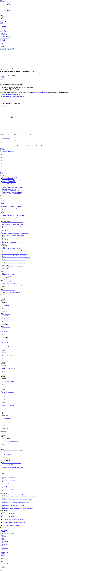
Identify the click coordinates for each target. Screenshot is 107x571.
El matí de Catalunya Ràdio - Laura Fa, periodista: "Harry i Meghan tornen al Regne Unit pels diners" (15, 497)
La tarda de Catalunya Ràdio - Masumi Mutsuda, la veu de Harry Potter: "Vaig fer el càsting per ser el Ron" (16, 489)
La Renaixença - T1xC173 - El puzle (7, 359)
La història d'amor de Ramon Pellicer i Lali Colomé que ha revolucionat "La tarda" (13, 250)
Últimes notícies (2, 40)
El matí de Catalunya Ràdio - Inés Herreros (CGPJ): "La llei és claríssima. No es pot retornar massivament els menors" (17, 508)
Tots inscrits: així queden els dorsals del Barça (8, 179)
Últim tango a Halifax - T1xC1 (6, 314)
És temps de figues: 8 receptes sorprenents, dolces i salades (9, 213)
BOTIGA (6, 49)
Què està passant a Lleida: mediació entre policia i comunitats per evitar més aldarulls (13, 261)
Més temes (3, 531)
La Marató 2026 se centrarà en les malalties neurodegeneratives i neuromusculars (12, 222)
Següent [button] (1, 172)
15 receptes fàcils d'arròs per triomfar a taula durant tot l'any (10, 208)
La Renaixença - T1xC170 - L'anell (6, 377)
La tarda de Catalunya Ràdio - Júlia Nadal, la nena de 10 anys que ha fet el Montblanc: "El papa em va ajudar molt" (17, 499)
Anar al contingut (10, 1)
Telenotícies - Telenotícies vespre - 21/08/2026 (8, 392)
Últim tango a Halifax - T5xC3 (6, 305)
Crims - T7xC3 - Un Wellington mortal (7, 483)
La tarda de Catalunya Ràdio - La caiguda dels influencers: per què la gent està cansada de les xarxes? (15, 494)
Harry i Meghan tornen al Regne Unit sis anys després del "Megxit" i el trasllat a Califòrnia (14, 263)
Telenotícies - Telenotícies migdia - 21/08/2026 (8, 396)
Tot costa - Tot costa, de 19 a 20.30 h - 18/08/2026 (8, 516)
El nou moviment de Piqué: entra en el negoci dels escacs (9, 189)
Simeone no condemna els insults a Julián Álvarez (8, 290)
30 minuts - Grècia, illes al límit (6, 418)
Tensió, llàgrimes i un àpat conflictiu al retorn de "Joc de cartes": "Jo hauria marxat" (13, 215)
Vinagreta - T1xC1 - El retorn (6, 327)
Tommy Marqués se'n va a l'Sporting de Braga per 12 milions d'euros (11, 292)
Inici (2, 43)
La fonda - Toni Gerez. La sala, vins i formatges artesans (9, 491)
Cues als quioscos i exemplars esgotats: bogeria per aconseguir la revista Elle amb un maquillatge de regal (16, 257)
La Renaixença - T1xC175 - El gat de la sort (8, 346)
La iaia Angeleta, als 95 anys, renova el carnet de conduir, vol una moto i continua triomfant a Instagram (15, 233)
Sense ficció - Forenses (5, 409)
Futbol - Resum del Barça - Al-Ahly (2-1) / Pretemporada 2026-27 (10, 432)
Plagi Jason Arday (6, 6)
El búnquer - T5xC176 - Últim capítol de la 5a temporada (9, 368)
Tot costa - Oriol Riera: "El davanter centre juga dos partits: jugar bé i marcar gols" (13, 519)
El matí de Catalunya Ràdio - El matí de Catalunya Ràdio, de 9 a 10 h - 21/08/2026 (13, 505)
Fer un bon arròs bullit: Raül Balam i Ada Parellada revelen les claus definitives (12, 248)
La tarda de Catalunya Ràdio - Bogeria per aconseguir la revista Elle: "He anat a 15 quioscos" (14, 503)
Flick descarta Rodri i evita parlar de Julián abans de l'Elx (9, 177)
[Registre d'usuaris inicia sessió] (4, 21)
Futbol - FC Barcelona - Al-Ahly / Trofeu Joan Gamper (9, 445)
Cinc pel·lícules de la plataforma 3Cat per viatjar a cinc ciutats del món (11, 206)
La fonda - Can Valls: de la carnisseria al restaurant (8, 477)
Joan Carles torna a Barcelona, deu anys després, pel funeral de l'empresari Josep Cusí (13, 260)
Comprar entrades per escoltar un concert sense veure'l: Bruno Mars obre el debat (12, 266)
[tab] (54, 198)
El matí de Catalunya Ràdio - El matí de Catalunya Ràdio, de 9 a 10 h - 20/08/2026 (13, 506)
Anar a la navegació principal (4, 1)
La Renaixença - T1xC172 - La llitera (7, 355)
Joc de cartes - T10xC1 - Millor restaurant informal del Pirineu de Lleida (11, 309)
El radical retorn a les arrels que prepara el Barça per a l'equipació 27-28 (11, 281)
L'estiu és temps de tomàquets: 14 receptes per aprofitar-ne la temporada (11, 226)
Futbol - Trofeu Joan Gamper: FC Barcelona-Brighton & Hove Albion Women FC (13, 467)
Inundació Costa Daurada (7, 3)
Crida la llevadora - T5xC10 (5, 318)
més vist (3, 202)
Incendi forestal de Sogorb (7, 4)
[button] (53, 50)
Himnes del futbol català (5, 530)
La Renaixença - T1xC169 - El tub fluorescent (8, 372)
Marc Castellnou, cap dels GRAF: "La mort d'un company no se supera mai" (12, 243)
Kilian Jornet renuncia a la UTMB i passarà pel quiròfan (9, 276)
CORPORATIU (2, 49)
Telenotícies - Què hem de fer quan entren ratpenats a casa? (10, 422)
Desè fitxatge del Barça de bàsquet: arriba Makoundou (9, 182)
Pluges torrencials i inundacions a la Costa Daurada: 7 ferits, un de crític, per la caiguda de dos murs (15, 255)
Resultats (6, 40)
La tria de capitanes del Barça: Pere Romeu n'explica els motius (10, 183)
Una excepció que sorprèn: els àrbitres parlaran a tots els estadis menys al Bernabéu (13, 285)
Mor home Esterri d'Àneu (7, 10)
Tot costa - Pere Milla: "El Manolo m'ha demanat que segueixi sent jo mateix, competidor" (14, 522)
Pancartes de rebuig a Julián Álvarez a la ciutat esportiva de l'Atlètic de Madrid (12, 283)
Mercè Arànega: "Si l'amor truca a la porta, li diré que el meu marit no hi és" (12, 242)
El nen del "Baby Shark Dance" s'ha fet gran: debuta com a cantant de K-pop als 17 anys (13, 264)
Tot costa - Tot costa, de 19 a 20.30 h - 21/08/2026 (8, 513)
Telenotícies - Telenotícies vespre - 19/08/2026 (8, 405)
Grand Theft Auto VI (6, 7)
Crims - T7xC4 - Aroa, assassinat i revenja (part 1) (8, 480)
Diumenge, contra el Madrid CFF (4, 80)
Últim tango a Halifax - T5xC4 (6, 296)
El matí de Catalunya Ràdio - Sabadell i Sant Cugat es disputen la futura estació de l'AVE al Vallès (15, 502)
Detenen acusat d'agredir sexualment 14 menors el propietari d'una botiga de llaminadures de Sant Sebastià (16, 267)
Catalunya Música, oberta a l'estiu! (6, 237)
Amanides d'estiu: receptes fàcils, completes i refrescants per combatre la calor (12, 217)
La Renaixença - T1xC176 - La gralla (7, 342)
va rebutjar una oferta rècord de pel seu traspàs (39, 92)
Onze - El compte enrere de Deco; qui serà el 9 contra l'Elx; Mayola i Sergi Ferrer (12, 450)
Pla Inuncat (5, 9)
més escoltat (4, 203)
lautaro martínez (6, 12)
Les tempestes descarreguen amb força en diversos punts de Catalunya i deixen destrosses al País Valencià (16, 258)
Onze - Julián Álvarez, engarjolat (6, 454)
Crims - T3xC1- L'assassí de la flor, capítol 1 (8, 486)
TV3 (2, 198)
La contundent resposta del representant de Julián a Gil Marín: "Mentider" (11, 180)
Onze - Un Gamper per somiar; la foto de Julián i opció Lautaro (10, 441)
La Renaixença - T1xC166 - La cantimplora (8, 381)
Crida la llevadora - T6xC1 (5, 331)
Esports (3, 200)
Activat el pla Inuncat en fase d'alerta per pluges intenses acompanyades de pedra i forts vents (14, 254)
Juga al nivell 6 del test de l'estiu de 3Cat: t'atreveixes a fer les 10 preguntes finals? (13, 224)
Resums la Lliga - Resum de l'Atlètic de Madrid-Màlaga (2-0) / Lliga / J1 (11, 463)
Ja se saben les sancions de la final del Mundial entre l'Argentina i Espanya (12, 192)
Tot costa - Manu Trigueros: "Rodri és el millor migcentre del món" (11, 525)
